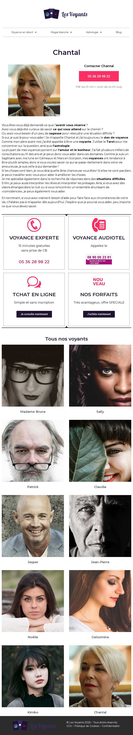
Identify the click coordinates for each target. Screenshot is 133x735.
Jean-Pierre (100, 562)
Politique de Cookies (86, 726)
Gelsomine (100, 637)
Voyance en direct (22, 32)
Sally (100, 412)
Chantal (100, 712)
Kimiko (32, 712)
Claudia (100, 487)
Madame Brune (33, 412)
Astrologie (92, 32)
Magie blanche (60, 32)
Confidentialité (110, 726)
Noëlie (33, 637)
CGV (69, 726)
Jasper (33, 562)
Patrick (32, 487)
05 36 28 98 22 (34, 261)
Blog (119, 32)
